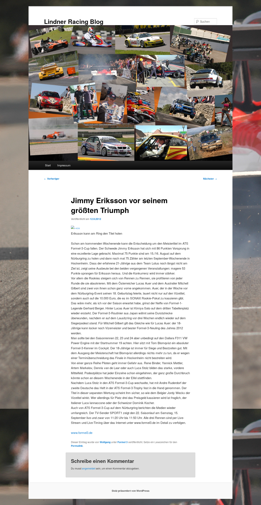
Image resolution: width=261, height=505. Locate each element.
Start (48, 165)
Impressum (64, 165)
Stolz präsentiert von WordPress (130, 491)
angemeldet (88, 468)
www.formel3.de (81, 432)
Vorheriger (51, 178)
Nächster (210, 178)
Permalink (77, 446)
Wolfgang (105, 442)
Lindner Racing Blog (73, 21)
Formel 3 (122, 442)
